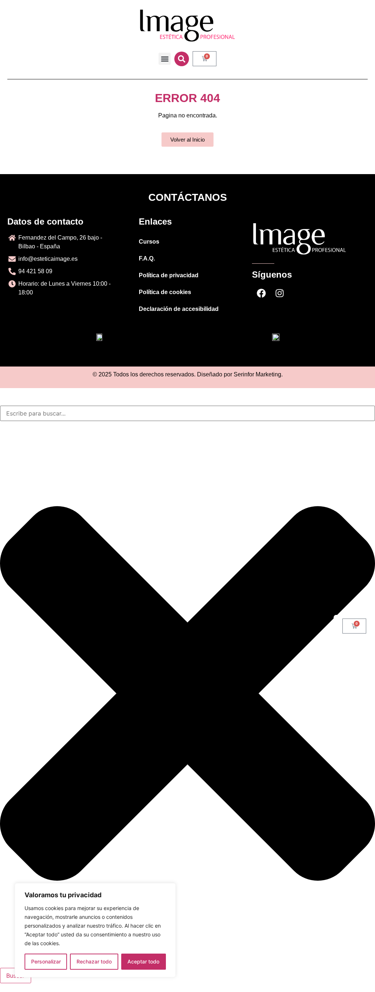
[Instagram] (279, 293)
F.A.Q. (147, 258)
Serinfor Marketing (257, 374)
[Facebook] (261, 293)
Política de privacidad (168, 275)
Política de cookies (165, 292)
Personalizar (46, 961)
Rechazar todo (94, 961)
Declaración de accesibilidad (179, 309)
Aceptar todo (143, 961)
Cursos (149, 241)
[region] (95, 930)
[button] (165, 59)
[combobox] (187, 413)
